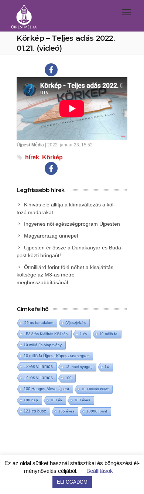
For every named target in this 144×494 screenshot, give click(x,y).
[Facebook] (51, 69)
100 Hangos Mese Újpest (46, 389)
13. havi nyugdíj (78, 367)
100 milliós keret (95, 389)
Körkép (52, 157)
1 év (83, 334)
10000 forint (96, 411)
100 (68, 378)
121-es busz (35, 411)
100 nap (31, 400)
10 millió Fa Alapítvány (43, 345)
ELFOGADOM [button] (72, 482)
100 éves (82, 400)
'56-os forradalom (38, 323)
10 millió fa (108, 334)
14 (106, 367)
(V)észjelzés (75, 323)
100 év (56, 400)
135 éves (66, 411)
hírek (32, 157)
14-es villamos (38, 377)
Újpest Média (30, 144)
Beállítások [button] (99, 471)
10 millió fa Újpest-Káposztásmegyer (56, 356)
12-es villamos (38, 366)
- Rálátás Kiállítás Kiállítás (46, 334)
